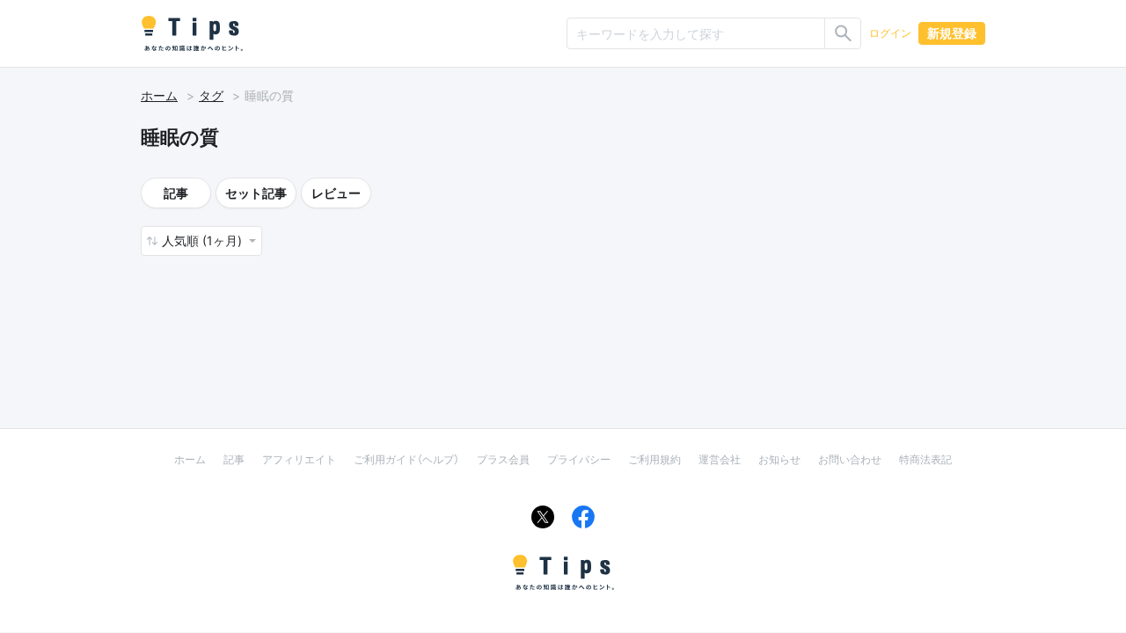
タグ (211, 95)
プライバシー (579, 459)
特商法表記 (925, 459)
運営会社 (719, 459)
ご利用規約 (654, 459)
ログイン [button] (890, 33)
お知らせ (779, 459)
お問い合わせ (849, 459)
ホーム (159, 95)
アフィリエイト (299, 459)
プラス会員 (503, 459)
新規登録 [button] (951, 32)
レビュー (336, 193)
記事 (176, 193)
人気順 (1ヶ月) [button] (203, 240)
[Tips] (192, 33)
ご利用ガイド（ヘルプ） (406, 459)
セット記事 (256, 193)
